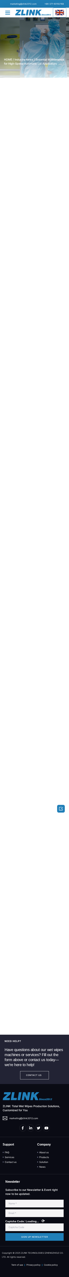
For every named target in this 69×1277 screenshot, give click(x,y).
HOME (8, 59)
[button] (8, 12)
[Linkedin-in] (30, 1128)
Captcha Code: (25, 1221)
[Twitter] (38, 1128)
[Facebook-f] (22, 1128)
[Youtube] (46, 1128)
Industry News (24, 59)
